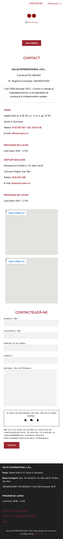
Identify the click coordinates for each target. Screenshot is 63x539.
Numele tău (11, 318)
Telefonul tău (12, 331)
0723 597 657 (36, 4)
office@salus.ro (54, 4)
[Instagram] (34, 16)
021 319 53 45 (34, 127)
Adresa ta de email (15, 343)
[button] (57, 31)
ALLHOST (38, 534)
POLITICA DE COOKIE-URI (14, 511)
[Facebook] (29, 16)
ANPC (5, 522)
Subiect (8, 356)
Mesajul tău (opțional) (17, 368)
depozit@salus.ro (20, 183)
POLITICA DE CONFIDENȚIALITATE (18, 516)
